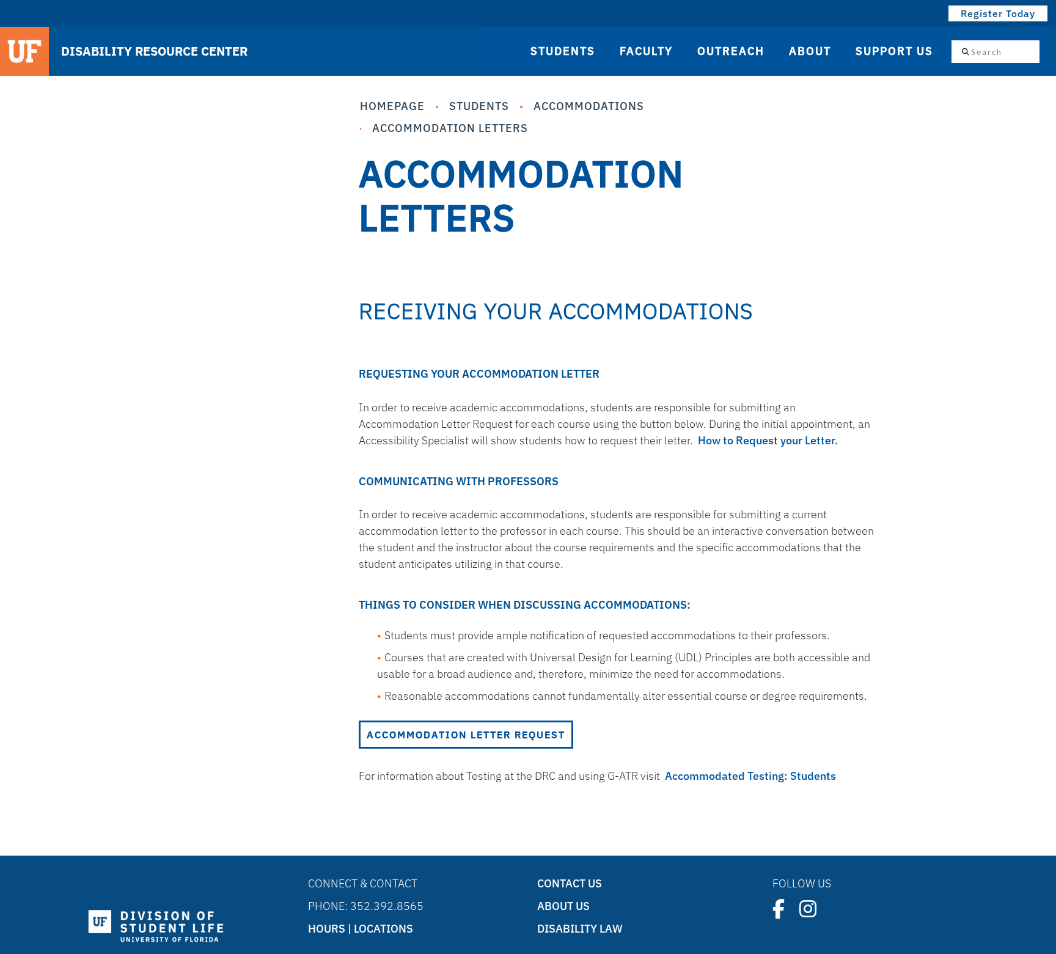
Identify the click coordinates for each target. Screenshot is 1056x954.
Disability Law (580, 929)
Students (479, 106)
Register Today (998, 13)
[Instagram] (808, 909)
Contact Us (569, 883)
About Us (563, 906)
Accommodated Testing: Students (750, 776)
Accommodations (589, 106)
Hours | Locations (360, 929)
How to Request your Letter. (768, 440)
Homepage (392, 106)
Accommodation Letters (450, 128)
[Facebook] (778, 909)
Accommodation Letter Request (466, 734)
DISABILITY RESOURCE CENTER (154, 51)
